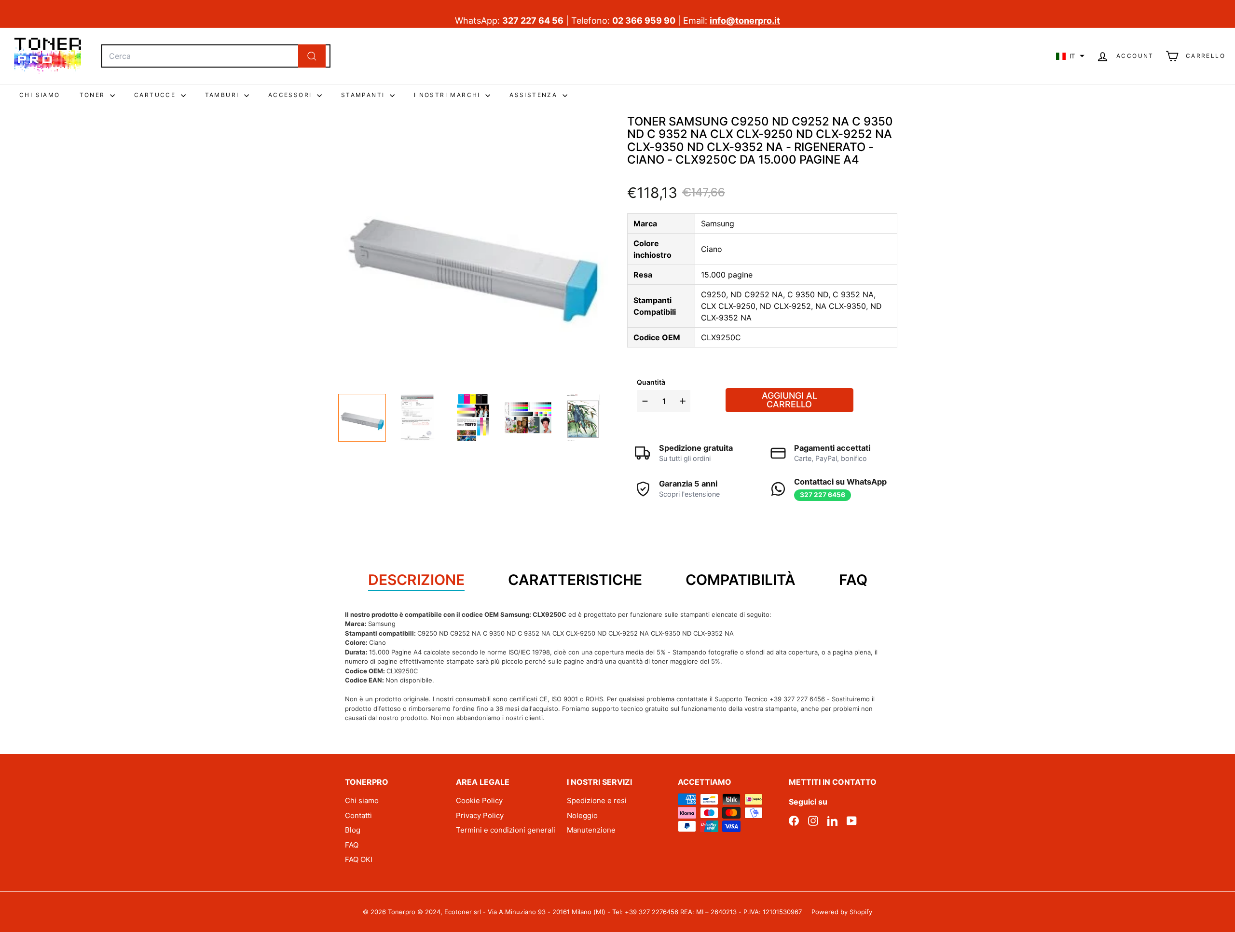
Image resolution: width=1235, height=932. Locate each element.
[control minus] (644, 401)
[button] (1070, 56)
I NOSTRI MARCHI (448, 94)
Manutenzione (591, 830)
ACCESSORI (291, 94)
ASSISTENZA (534, 94)
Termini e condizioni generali (505, 830)
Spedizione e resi (597, 800)
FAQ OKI (358, 859)
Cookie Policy (479, 800)
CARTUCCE (156, 94)
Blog (352, 830)
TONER (94, 94)
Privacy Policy (480, 815)
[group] (362, 418)
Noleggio (582, 815)
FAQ (351, 844)
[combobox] (215, 56)
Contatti (358, 815)
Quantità (651, 382)
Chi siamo (362, 800)
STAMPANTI (364, 94)
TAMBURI (223, 94)
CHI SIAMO (39, 94)
